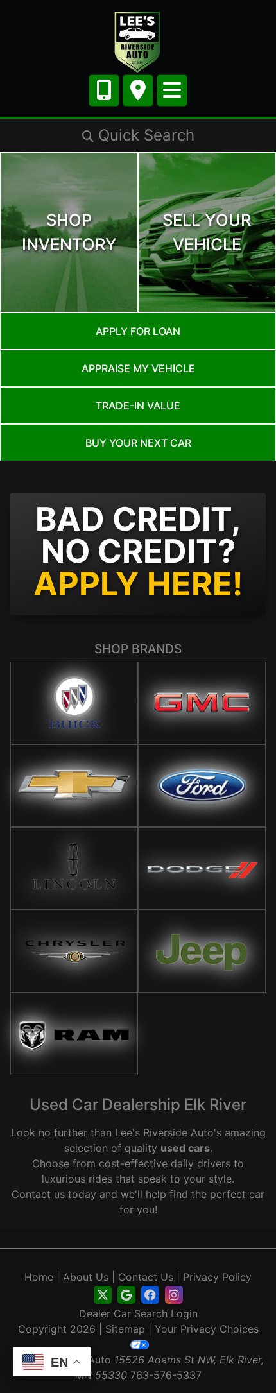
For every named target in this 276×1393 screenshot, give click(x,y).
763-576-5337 (166, 1375)
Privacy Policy (217, 1276)
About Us (85, 1276)
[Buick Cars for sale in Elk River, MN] (74, 703)
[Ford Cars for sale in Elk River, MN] (202, 785)
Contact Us (145, 1276)
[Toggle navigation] (172, 90)
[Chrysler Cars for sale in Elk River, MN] (74, 951)
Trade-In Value (138, 405)
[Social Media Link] (150, 1295)
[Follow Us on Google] (126, 1295)
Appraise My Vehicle (138, 368)
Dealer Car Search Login (138, 1313)
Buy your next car (138, 442)
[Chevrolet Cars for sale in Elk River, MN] (74, 785)
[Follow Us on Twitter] (103, 1295)
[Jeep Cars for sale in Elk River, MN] (202, 951)
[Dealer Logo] (137, 41)
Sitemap (125, 1328)
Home (38, 1276)
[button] (138, 135)
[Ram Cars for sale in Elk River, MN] (74, 1034)
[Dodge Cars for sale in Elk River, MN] (202, 868)
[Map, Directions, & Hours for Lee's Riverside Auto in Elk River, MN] (138, 90)
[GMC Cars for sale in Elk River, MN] (202, 703)
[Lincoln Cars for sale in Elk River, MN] (74, 868)
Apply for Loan (138, 331)
